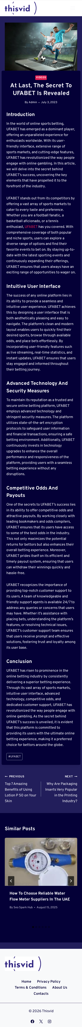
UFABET (31, 227)
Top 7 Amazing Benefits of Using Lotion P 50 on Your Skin (20, 789)
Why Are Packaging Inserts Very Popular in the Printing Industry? (61, 789)
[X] (41, 1021)
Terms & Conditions (31, 987)
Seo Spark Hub (23, 907)
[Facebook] (32, 1021)
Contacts (41, 994)
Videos (41, 77)
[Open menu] (72, 8)
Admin (33, 102)
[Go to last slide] (11, 881)
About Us (59, 987)
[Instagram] (49, 1021)
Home (26, 981)
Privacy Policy (49, 981)
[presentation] (41, 862)
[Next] (71, 881)
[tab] (33, 927)
